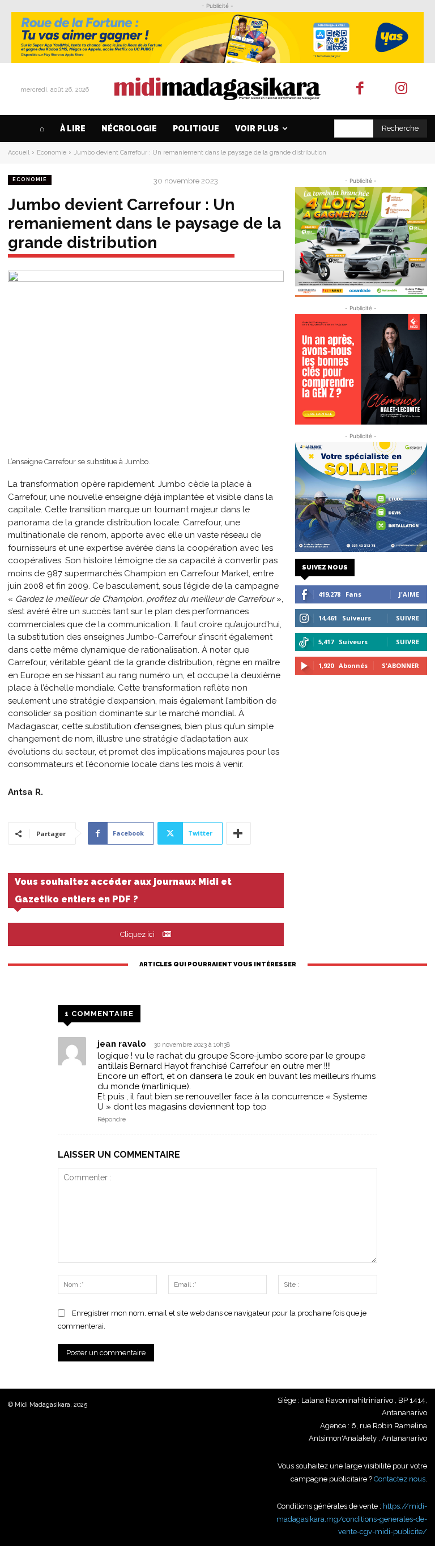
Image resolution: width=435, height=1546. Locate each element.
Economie (51, 152)
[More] (238, 833)
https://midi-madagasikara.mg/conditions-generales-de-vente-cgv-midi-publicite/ (351, 1519)
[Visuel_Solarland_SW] (361, 497)
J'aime (409, 594)
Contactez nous (399, 1479)
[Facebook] (360, 89)
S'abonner (400, 665)
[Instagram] (401, 89)
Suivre (407, 618)
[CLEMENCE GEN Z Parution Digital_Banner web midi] (361, 369)
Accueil (18, 152)
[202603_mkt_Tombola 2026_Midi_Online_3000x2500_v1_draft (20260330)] (361, 242)
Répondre (111, 1119)
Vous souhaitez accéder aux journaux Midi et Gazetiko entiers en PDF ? (123, 890)
